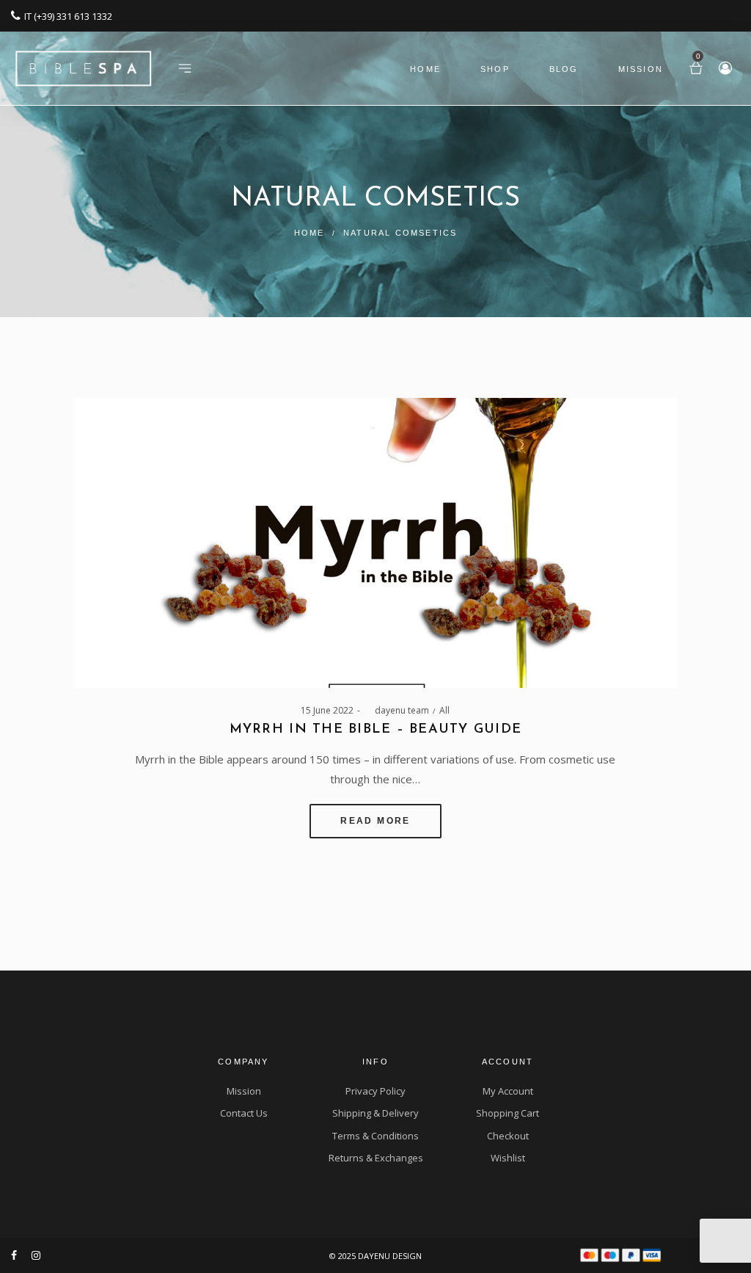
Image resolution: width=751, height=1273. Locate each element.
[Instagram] (36, 1255)
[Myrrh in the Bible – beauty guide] (375, 543)
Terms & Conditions (375, 1135)
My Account (508, 1091)
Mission (244, 1091)
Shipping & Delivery (375, 1113)
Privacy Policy (375, 1091)
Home (309, 232)
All (444, 710)
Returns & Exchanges (376, 1157)
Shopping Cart (507, 1113)
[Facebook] (14, 1255)
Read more (375, 821)
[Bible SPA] (83, 63)
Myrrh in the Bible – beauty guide (376, 729)
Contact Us (244, 1113)
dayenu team (396, 710)
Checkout (508, 1135)
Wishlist (508, 1157)
